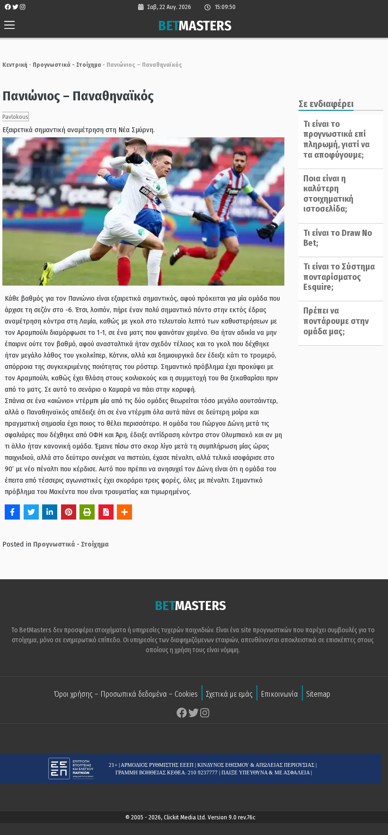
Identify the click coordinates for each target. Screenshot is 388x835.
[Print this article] (87, 512)
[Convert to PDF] (106, 512)
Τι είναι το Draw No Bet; (337, 238)
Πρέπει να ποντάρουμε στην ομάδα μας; (336, 320)
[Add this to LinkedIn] (49, 512)
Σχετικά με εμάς (229, 694)
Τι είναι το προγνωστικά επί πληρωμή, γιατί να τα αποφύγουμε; (336, 139)
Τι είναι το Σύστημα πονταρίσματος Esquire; (339, 276)
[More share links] (124, 512)
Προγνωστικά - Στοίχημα (67, 64)
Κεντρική (14, 64)
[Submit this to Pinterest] (68, 512)
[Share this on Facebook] (12, 512)
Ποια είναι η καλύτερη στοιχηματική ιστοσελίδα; (328, 194)
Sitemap (318, 694)
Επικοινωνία (279, 694)
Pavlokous (15, 116)
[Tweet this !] (31, 512)
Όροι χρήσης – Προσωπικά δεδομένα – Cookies (126, 694)
